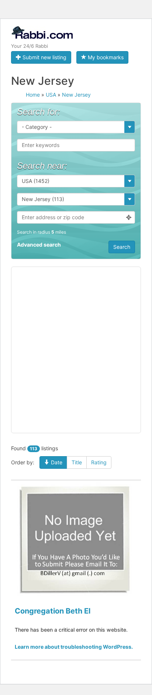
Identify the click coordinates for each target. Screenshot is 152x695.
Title (77, 462)
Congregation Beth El (52, 611)
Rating (99, 462)
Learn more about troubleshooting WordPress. (74, 647)
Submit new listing (43, 57)
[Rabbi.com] (42, 35)
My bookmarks (105, 57)
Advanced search (39, 244)
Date (55, 462)
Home (33, 94)
